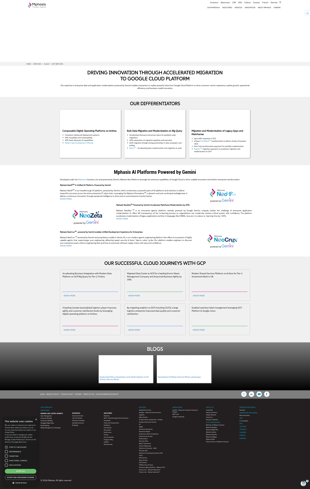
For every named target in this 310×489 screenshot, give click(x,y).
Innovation (250, 7)
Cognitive (141, 415)
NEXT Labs (175, 414)
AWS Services (143, 458)
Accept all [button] (20, 471)
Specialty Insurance (78, 423)
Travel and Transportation (111, 423)
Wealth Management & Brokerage (51, 428)
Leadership (209, 410)
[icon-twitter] (244, 396)
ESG (240, 2)
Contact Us (209, 417)
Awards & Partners (211, 412)
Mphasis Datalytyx (211, 427)
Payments (107, 416)
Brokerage (75, 425)
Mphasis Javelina (211, 432)
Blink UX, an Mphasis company (215, 425)
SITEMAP (78, 394)
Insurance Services (77, 416)
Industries (227, 7)
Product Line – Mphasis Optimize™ (149, 472)
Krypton (198, 149)
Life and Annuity (77, 418)
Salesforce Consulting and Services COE (151, 453)
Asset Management (46, 416)
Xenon (132, 148)
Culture (247, 2)
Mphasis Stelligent (211, 437)
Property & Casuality (78, 420)
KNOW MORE (66, 199)
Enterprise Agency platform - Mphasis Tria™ (152, 467)
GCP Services (143, 462)
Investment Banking (46, 420)
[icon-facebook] (266, 396)
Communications (109, 437)
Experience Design (144, 431)
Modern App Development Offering (79, 143)
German (274, 2)
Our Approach (213, 7)
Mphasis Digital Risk (212, 430)
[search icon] (280, 2)
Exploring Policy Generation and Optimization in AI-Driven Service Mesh (124, 378)
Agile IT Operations (145, 443)
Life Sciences (108, 427)
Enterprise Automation (146, 429)
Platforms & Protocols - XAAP (148, 448)
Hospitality (107, 420)
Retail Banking (45, 425)
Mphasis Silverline (211, 434)
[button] (20, 482)
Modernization (143, 438)
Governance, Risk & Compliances (149, 434)
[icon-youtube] (259, 396)
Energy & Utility (108, 439)
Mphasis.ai (82, 179)
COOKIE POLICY (67, 394)
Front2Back (205, 141)
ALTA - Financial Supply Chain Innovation (116, 418)
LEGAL (42, 394)
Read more (23, 442)
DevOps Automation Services (147, 422)
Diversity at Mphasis (212, 419)
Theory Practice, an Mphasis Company (217, 441)
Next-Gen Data (143, 441)
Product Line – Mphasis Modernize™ (149, 470)
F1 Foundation (244, 421)
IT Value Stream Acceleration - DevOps (151, 419)
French (265, 2)
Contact (256, 2)
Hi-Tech (106, 435)
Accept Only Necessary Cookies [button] (20, 477)
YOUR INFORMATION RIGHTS (107, 394)
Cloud (46, 64)
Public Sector (108, 432)
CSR (234, 2)
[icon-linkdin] (251, 396)
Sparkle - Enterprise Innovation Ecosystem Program (185, 411)
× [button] (36, 419)
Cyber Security (143, 417)
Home (28, 64)
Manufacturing (108, 444)
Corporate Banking (46, 418)
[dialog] (20, 452)
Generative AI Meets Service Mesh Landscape (179, 377)
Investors (214, 2)
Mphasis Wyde (210, 439)
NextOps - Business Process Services (150, 412)
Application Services (145, 410)
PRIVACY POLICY (52, 394)
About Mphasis (264, 7)
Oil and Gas (107, 430)
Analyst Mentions (211, 415)
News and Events (245, 415)
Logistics (106, 442)
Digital (141, 427)
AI (139, 424)
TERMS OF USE (88, 394)
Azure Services (143, 460)
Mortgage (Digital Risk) (47, 423)
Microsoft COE (143, 450)
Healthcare (107, 425)
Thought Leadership (178, 417)
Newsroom (225, 2)
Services (238, 7)
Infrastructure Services (146, 436)
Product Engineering (145, 446)
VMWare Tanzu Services (146, 465)
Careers (277, 7)
